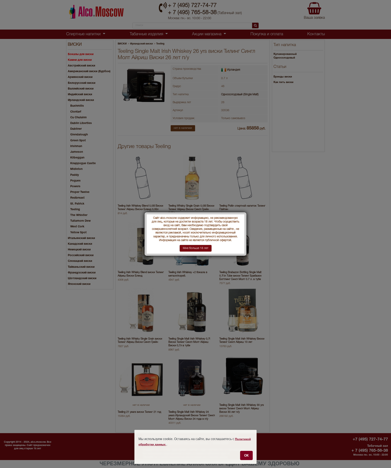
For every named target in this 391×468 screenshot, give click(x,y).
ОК (246, 455)
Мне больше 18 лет (195, 248)
